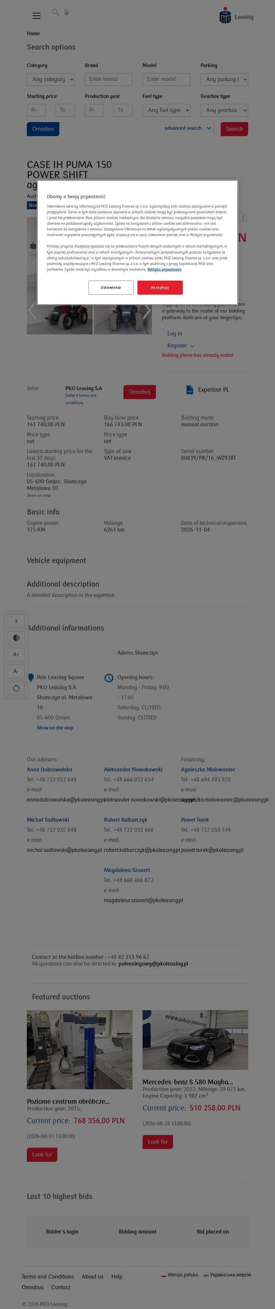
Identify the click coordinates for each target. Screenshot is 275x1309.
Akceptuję (160, 287)
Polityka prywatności (164, 269)
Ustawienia (111, 287)
